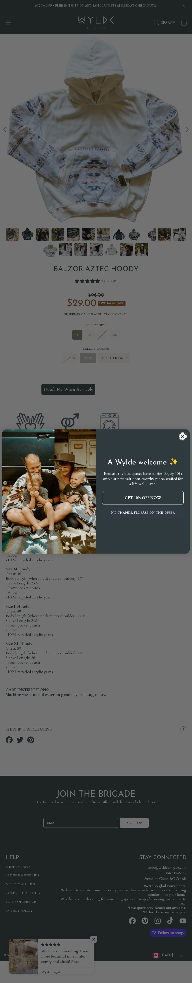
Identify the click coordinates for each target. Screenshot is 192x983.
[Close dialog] (182, 436)
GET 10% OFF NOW (143, 498)
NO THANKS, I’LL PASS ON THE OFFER (143, 512)
